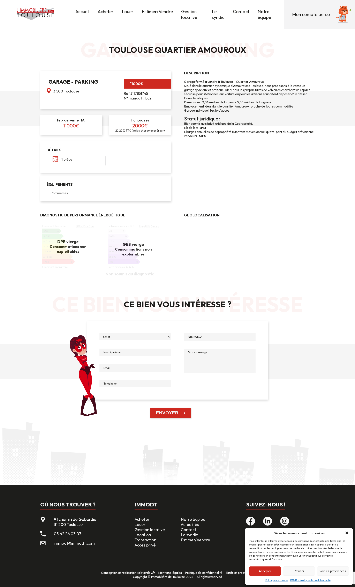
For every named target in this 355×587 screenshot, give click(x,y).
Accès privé (145, 545)
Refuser (299, 571)
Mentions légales (170, 573)
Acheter (106, 11)
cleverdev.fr (146, 573)
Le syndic (218, 14)
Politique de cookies (276, 580)
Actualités (190, 524)
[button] (347, 533)
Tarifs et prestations (240, 573)
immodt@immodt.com (74, 543)
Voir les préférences (332, 571)
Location (143, 534)
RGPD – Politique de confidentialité (310, 580)
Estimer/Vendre (157, 11)
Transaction (145, 539)
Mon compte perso (311, 14)
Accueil (82, 11)
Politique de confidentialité (203, 573)
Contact (241, 11)
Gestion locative (189, 14)
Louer (128, 11)
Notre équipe (264, 14)
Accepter (265, 571)
